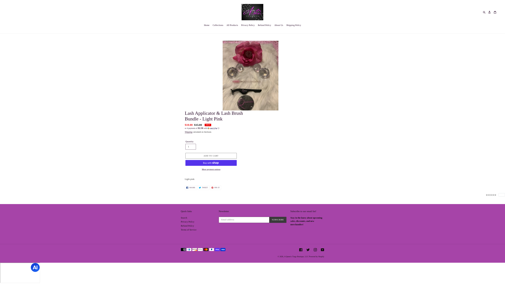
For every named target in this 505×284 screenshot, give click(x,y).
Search (184, 218)
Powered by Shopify (316, 257)
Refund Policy (187, 226)
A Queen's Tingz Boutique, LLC (296, 257)
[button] (202, 128)
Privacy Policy (187, 221)
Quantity (189, 141)
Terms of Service (188, 230)
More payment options (211, 169)
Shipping (188, 132)
